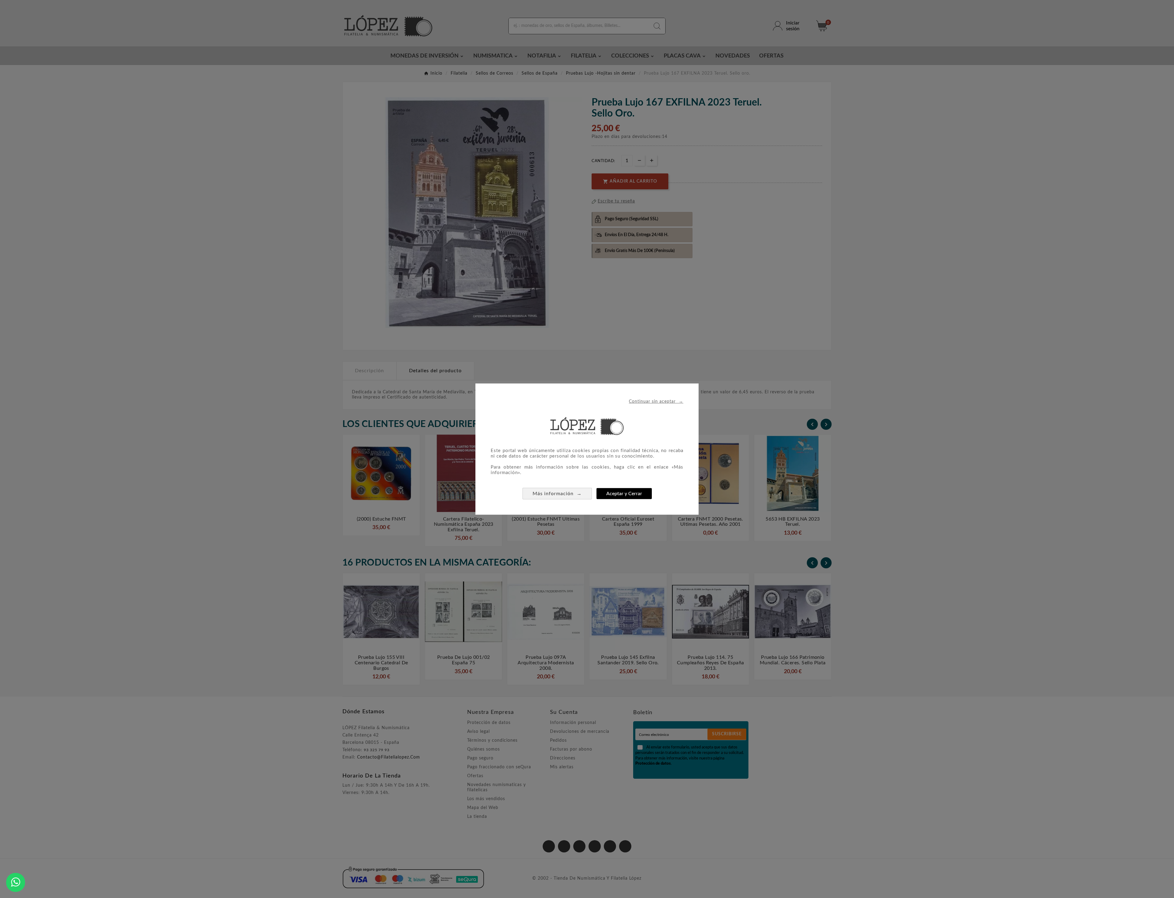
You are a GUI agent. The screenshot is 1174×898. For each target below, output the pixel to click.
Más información (557, 493)
